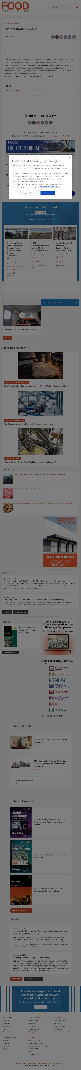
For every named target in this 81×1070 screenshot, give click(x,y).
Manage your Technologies (30, 193)
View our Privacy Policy (49, 187)
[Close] (69, 157)
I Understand (48, 193)
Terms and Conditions (35, 179)
